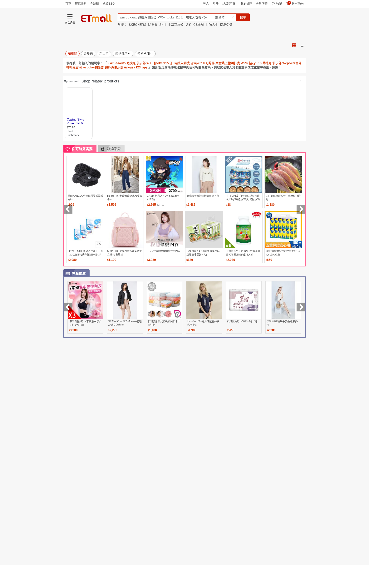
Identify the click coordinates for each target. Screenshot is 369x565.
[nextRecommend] (301, 209)
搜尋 (243, 17)
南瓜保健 (226, 24)
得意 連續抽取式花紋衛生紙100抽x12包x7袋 (283, 253)
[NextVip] (301, 307)
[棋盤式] (294, 45)
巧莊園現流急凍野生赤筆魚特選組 (283, 197)
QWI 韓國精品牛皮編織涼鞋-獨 (282, 323)
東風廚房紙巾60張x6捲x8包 (242, 321)
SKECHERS (137, 24)
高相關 (72, 53)
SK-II (162, 24)
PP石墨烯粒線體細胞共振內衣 (163, 251)
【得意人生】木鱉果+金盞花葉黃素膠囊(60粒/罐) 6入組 (243, 253)
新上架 (104, 53)
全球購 (94, 3)
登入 (206, 3)
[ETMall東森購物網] (96, 18)
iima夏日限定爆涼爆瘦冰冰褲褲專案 (124, 197)
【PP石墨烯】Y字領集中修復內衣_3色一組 (85, 323)
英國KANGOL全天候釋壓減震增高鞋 (85, 197)
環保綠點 (80, 3)
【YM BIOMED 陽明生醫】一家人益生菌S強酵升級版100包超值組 (85, 253)
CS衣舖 (198, 24)
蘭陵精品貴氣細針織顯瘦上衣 (202, 195)
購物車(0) (296, 3)
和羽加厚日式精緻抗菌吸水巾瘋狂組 (164, 323)
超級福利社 (229, 3)
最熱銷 (88, 53)
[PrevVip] (68, 307)
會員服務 (262, 3)
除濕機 (152, 24)
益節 (188, 24)
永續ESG (109, 3)
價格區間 (143, 53)
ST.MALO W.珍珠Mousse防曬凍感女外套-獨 (125, 323)
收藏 (279, 3)
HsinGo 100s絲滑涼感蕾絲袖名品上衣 (203, 323)
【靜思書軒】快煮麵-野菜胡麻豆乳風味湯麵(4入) (203, 253)
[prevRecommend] (68, 209)
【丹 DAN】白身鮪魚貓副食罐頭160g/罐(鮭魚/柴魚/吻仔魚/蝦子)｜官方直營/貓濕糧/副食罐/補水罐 (243, 197)
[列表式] (302, 45)
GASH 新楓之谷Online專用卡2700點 (163, 197)
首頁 (68, 3)
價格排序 (121, 53)
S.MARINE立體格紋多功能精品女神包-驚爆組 (124, 253)
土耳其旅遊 (175, 24)
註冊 (216, 3)
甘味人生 (212, 24)
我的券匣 (246, 3)
